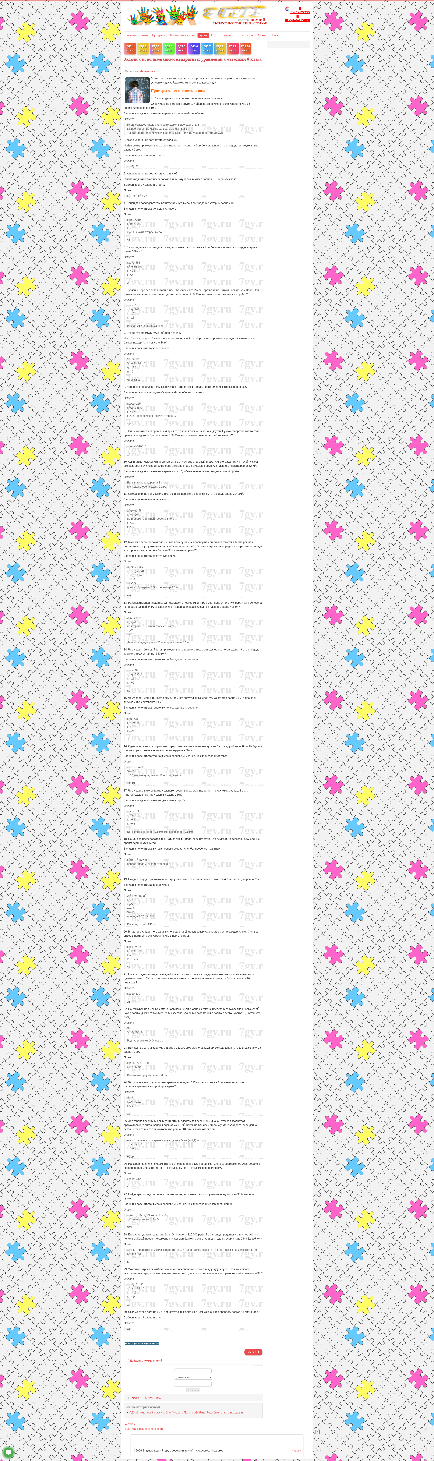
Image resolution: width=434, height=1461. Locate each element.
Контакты (129, 1424)
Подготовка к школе (182, 35)
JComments (258, 1365)
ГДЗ (213, 35)
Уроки (203, 35)
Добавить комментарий (146, 1360)
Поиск (274, 35)
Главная (131, 35)
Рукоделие (159, 35)
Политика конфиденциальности (144, 1428)
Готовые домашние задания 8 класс (142, 1344)
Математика (147, 71)
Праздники (227, 35)
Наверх (296, 1450)
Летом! (262, 35)
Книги (144, 35)
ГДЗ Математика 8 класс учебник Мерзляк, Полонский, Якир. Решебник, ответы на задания (187, 1412)
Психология (246, 35)
